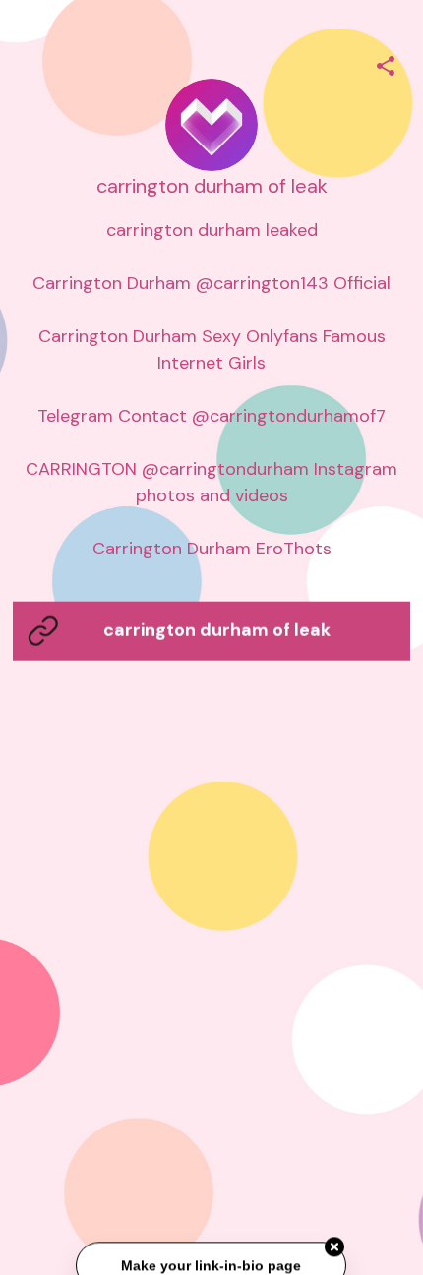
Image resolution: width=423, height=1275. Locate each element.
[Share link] (385, 63)
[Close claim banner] (335, 1247)
